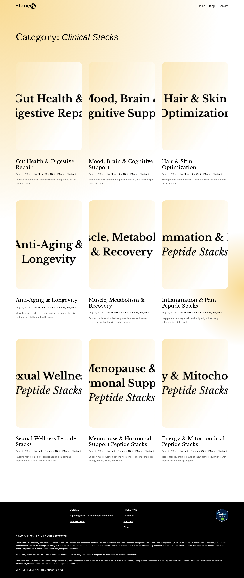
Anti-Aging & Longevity (47, 300)
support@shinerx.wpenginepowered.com (91, 515)
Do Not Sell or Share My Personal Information (36, 570)
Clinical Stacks (57, 174)
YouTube (128, 521)
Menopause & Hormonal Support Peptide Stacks (120, 441)
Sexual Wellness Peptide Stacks (46, 441)
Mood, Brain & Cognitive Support (121, 164)
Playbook (71, 174)
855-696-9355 (77, 521)
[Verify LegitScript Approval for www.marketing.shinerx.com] (222, 516)
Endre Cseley (45, 451)
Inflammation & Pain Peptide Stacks (189, 303)
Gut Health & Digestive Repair (45, 164)
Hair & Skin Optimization (179, 164)
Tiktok (127, 527)
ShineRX (42, 174)
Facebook (129, 515)
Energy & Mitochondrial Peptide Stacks (193, 441)
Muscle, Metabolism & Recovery (117, 303)
